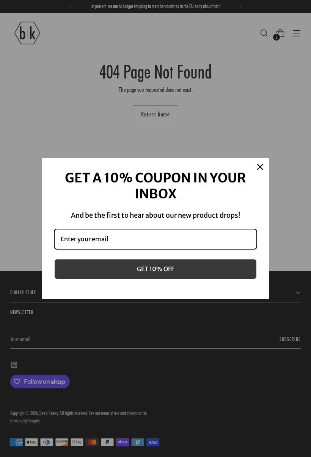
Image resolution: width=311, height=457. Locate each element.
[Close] (260, 167)
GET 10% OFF (155, 269)
